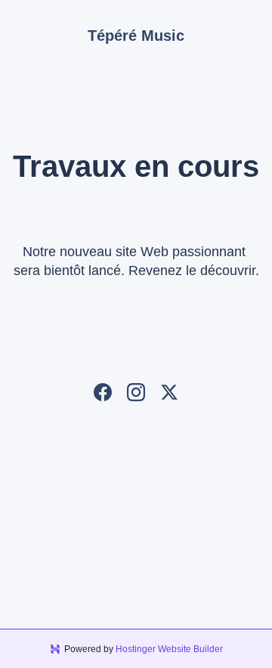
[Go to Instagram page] (136, 392)
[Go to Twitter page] (169, 392)
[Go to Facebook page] (103, 392)
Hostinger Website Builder (169, 649)
